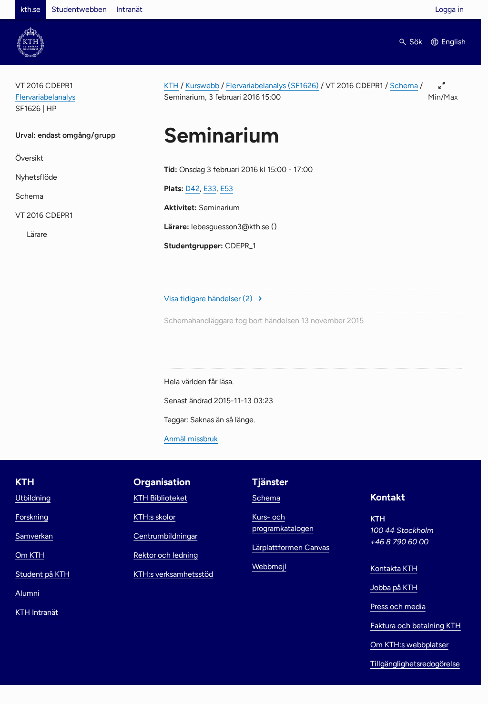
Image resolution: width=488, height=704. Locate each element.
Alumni (27, 593)
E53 (226, 188)
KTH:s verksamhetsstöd (173, 574)
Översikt (29, 158)
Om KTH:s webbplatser (409, 644)
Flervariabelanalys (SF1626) (272, 85)
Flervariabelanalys (45, 97)
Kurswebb (202, 85)
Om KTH (29, 555)
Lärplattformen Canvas (290, 547)
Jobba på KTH (393, 587)
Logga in (449, 9)
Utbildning (33, 497)
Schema (404, 85)
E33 (209, 188)
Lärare (37, 234)
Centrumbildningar (165, 536)
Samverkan (34, 536)
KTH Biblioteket (160, 497)
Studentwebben (79, 9)
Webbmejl (269, 566)
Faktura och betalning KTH (415, 625)
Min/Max (443, 97)
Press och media (398, 606)
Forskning (31, 516)
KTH (171, 85)
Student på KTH (42, 574)
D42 (192, 188)
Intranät (129, 9)
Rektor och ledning (165, 555)
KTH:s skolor (154, 516)
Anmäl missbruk (191, 438)
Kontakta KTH (393, 568)
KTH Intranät (36, 612)
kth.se (30, 9)
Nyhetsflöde (36, 177)
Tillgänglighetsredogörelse (415, 663)
